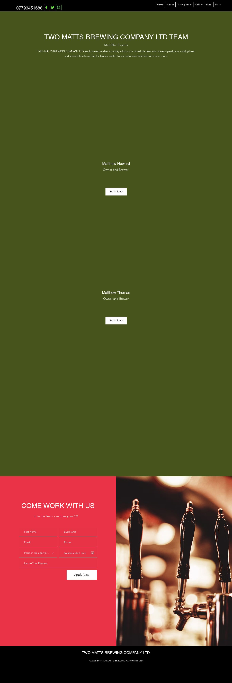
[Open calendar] (92, 552)
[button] (116, 191)
